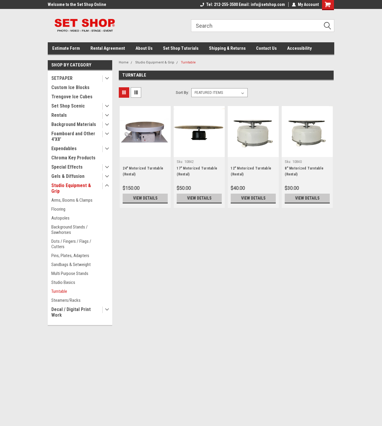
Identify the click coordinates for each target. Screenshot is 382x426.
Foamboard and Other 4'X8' (73, 136)
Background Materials (73, 124)
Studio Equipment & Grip (71, 188)
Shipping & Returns (227, 48)
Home (124, 62)
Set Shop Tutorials (180, 48)
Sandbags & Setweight (71, 264)
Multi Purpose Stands (69, 273)
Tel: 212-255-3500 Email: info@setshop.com (245, 4)
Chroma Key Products (73, 158)
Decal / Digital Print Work (71, 312)
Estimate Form (66, 48)
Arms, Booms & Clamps (72, 200)
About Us (144, 48)
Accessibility (299, 48)
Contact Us (266, 48)
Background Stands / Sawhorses (69, 229)
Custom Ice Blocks (70, 87)
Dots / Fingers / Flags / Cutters (71, 244)
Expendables (64, 148)
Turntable (59, 291)
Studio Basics (63, 282)
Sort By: (182, 92)
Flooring (58, 209)
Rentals (59, 115)
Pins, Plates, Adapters (70, 255)
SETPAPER (62, 78)
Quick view (145, 152)
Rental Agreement (107, 48)
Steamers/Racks (66, 300)
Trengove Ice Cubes (72, 96)
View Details (145, 198)
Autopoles (60, 218)
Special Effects (67, 167)
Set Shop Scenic (68, 106)
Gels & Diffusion (67, 176)
